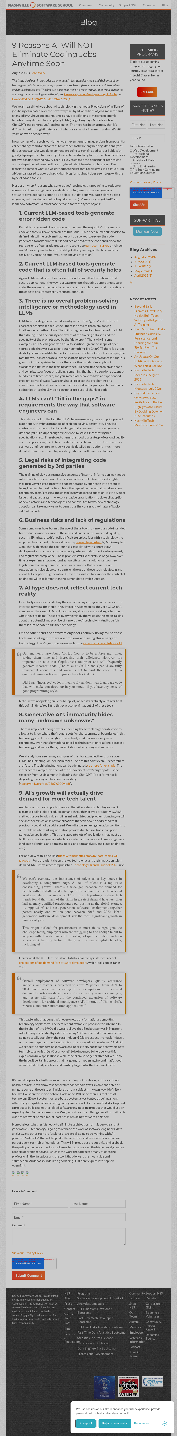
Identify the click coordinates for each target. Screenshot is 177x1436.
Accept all (86, 1423)
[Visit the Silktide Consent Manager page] (164, 1423)
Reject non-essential (115, 1423)
